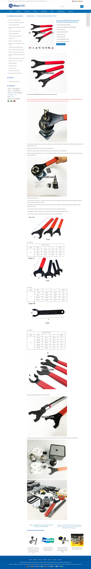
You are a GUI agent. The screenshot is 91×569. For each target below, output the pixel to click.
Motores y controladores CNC (15, 40)
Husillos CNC (11, 38)
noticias (35, 11)
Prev (30, 33)
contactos (70, 11)
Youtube (49, 559)
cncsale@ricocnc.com (12, 94)
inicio (11, 11)
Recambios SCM (12, 68)
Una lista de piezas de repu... (14, 81)
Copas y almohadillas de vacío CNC (16, 22)
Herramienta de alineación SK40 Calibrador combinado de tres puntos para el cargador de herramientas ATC (33, 550)
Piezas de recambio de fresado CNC (16, 52)
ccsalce (12, 96)
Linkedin (44, 559)
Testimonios (44, 11)
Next (52, 33)
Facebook (35, 559)
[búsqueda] (81, 6)
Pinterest (59, 559)
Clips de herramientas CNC (14, 19)
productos (27, 11)
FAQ (52, 11)
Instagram (54, 559)
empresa (18, 11)
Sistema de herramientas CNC (47, 16)
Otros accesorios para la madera (16, 60)
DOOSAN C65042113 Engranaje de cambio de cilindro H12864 (48, 549)
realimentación (60, 11)
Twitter (40, 559)
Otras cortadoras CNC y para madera (17, 49)
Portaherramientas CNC (14, 33)
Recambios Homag (13, 65)
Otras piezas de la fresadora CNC (16, 47)
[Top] (88, 25)
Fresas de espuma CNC (14, 24)
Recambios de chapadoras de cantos (16, 58)
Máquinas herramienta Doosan (15, 73)
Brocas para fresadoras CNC (15, 31)
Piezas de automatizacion (14, 70)
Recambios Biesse (13, 63)
